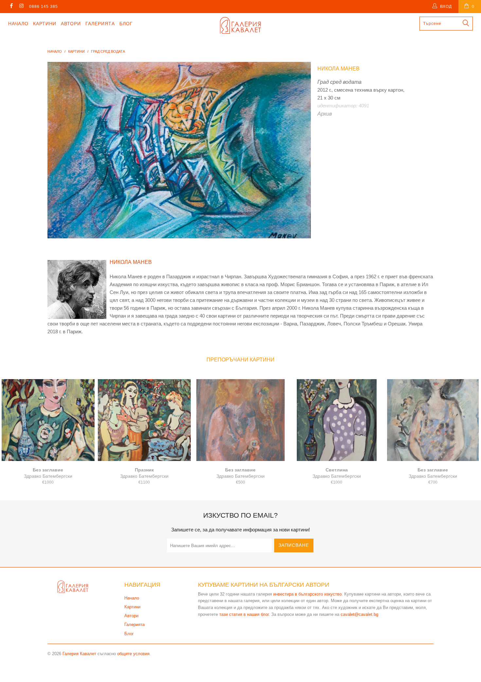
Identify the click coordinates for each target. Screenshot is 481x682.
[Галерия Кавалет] (240, 25)
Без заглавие (48, 420)
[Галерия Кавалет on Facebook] (11, 6)
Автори (71, 23)
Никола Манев (338, 68)
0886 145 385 (43, 6)
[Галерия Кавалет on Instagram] (21, 6)
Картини (44, 23)
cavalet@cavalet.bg (359, 614)
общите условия (133, 653)
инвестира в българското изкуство (307, 594)
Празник (144, 420)
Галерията (100, 23)
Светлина (336, 420)
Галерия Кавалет (79, 653)
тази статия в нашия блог (244, 614)
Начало (18, 23)
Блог (126, 23)
